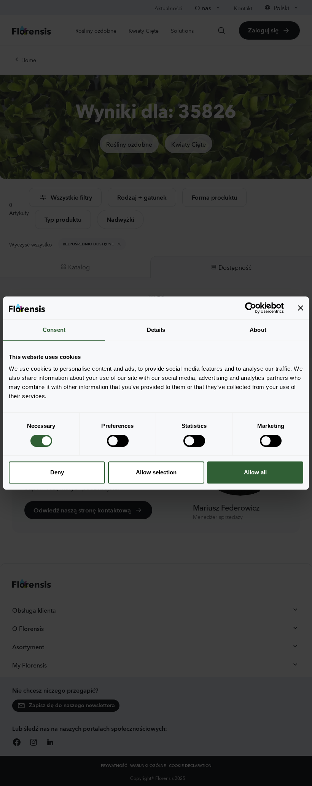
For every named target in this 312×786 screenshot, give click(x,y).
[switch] (118, 441)
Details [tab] (156, 330)
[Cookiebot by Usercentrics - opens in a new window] (250, 308)
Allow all (255, 472)
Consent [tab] (54, 330)
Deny (57, 472)
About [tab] (258, 330)
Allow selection (156, 472)
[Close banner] (300, 308)
